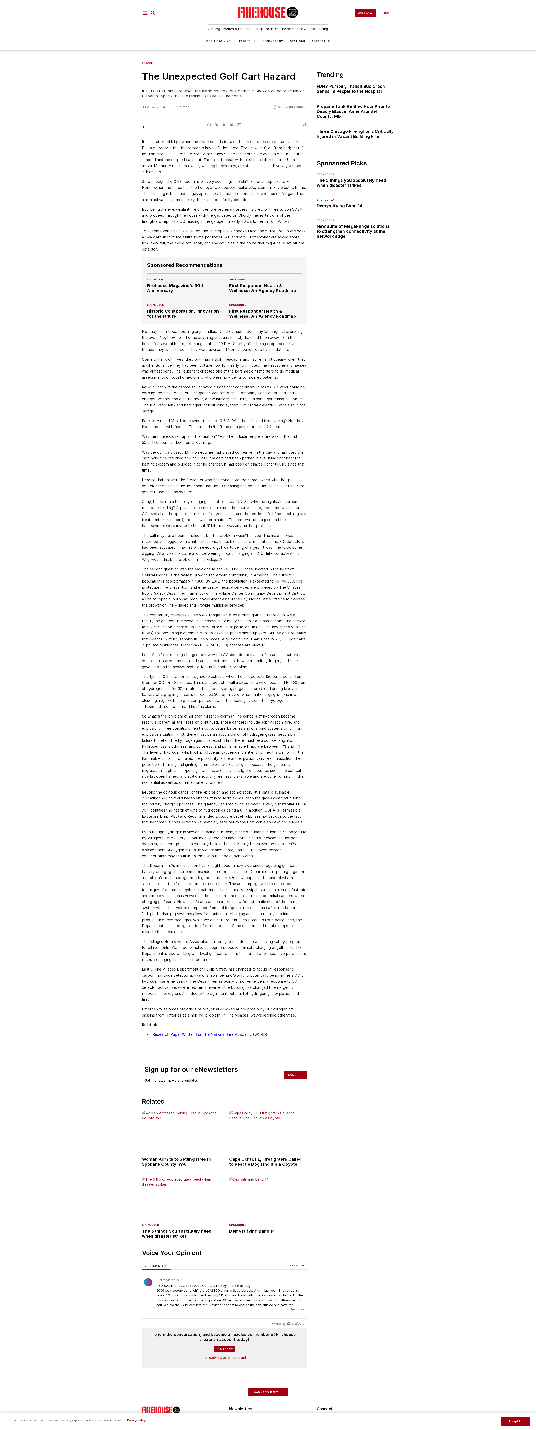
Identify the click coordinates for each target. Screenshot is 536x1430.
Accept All (515, 1421)
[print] (305, 125)
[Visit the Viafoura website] (296, 1324)
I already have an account (224, 1357)
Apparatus (321, 41)
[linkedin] (217, 125)
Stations (297, 41)
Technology (272, 41)
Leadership (246, 41)
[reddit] (232, 125)
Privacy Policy (136, 1420)
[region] (224, 1295)
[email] (239, 125)
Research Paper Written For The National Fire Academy (202, 1034)
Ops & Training (218, 41)
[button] (145, 13)
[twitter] (224, 125)
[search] (153, 13)
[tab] (156, 1265)
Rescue (147, 63)
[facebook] (209, 125)
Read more (297, 1309)
